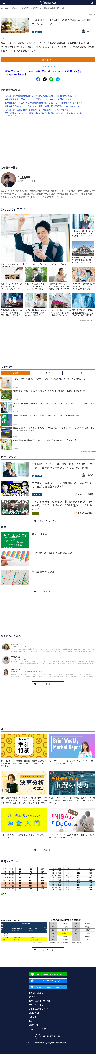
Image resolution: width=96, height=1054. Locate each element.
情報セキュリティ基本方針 (39, 1001)
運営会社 (32, 997)
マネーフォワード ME (37, 1029)
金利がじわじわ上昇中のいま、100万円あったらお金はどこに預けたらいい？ (39, 99)
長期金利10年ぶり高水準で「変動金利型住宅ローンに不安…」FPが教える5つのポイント (45, 102)
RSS (30, 1021)
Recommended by (85, 321)
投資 (3, 39)
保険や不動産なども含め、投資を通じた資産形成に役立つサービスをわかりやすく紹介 (44, 113)
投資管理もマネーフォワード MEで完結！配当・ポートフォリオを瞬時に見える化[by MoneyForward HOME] (43, 73)
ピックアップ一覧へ (48, 521)
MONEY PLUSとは (36, 993)
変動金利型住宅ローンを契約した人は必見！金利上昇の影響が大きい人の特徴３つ (42, 106)
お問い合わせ (34, 1013)
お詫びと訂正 (34, 1025)
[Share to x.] (45, 79)
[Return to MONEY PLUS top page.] (48, 2)
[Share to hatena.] (58, 79)
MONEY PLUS (5, 8)
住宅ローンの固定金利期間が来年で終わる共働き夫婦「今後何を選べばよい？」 (41, 95)
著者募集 (32, 1017)
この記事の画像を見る (47, 66)
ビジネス (15, 8)
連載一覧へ (48, 850)
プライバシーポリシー (38, 1005)
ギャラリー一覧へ (48, 950)
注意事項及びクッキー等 (38, 1009)
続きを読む (48, 59)
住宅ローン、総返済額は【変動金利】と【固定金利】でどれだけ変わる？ (38, 109)
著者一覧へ (48, 684)
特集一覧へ (48, 591)
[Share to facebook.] (38, 79)
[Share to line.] (51, 79)
